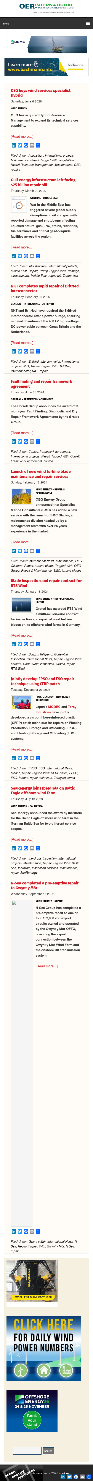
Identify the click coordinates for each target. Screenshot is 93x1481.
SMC (56, 570)
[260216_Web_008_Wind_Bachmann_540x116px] (46, 75)
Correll (74, 456)
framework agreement (55, 451)
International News (41, 561)
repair (44, 371)
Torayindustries (64, 777)
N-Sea (70, 1246)
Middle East (19, 271)
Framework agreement (26, 461)
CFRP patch (59, 773)
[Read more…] (22, 136)
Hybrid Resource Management (32, 164)
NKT (26, 366)
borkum (16, 664)
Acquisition (36, 155)
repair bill (54, 275)
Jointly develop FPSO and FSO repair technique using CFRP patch (42, 681)
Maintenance (20, 160)
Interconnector (50, 361)
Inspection (18, 659)
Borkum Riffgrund (40, 654)
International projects (59, 155)
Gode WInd (30, 664)
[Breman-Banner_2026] (32, 1306)
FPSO (33, 768)
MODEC (54, 706)
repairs (15, 169)
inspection (47, 664)
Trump (43, 271)
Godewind (61, 654)
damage (73, 271)
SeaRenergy (28, 872)
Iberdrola (35, 858)
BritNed (34, 361)
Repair (34, 160)
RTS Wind (18, 668)
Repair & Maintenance (36, 570)
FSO (41, 768)
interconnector (20, 371)
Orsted (48, 461)
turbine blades (44, 565)
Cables (33, 451)
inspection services (45, 868)
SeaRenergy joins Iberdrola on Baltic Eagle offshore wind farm (43, 791)
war (75, 275)
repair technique (41, 777)
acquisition (66, 160)
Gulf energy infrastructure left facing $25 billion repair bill (43, 182)
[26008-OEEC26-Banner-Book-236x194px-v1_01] (32, 1431)
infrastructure (38, 266)
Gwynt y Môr (37, 1241)
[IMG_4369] (46, 55)
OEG (77, 164)
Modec (15, 773)
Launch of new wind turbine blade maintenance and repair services (41, 474)
